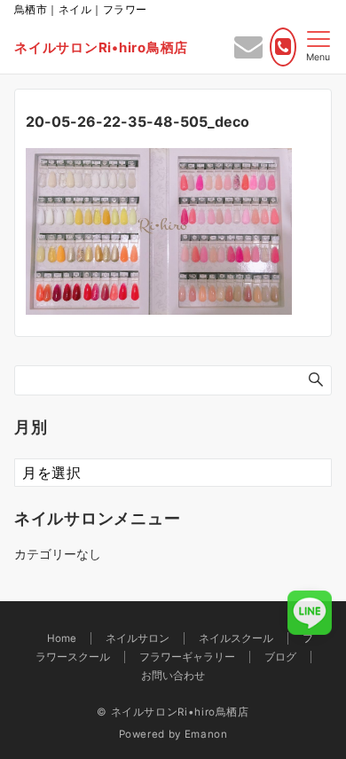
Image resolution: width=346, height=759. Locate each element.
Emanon (206, 734)
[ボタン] (248, 51)
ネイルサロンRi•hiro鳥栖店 (101, 47)
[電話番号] (283, 47)
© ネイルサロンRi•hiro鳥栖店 (173, 712)
